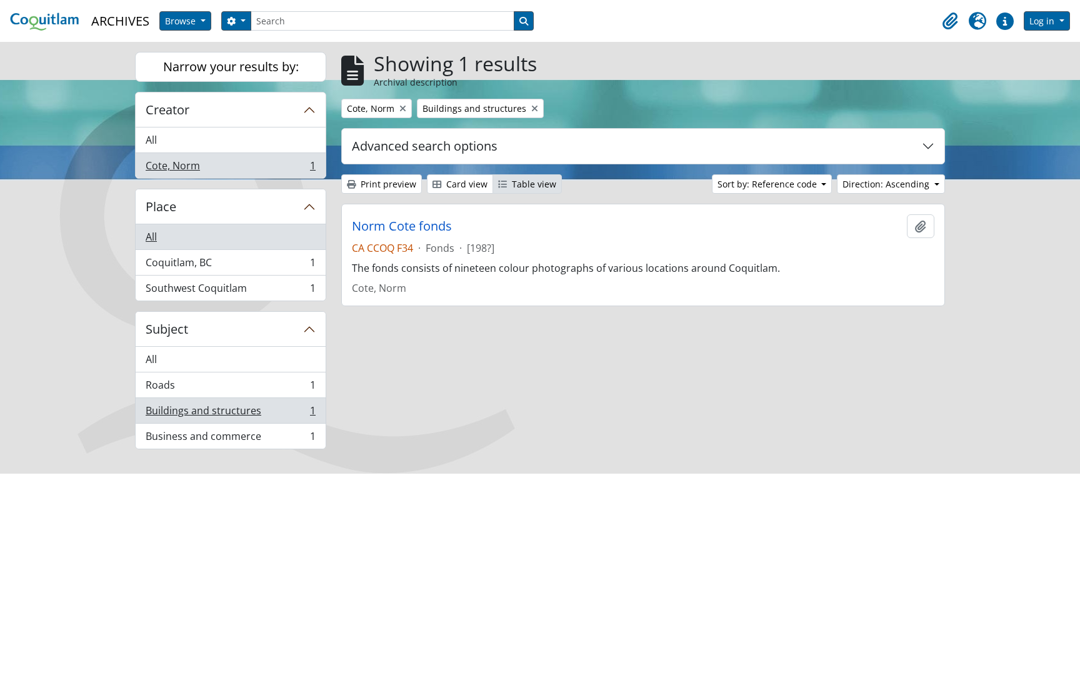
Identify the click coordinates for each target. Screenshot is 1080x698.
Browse (181, 21)
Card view (466, 184)
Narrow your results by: (231, 66)
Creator (167, 109)
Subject (167, 329)
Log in (1043, 21)
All (151, 140)
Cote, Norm (230, 168)
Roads (230, 388)
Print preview (387, 184)
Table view (532, 184)
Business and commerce (230, 439)
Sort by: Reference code (768, 184)
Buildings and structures (230, 414)
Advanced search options (425, 145)
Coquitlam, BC (230, 266)
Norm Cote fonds (402, 226)
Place (161, 206)
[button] (950, 21)
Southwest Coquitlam (230, 291)
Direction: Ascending (887, 184)
